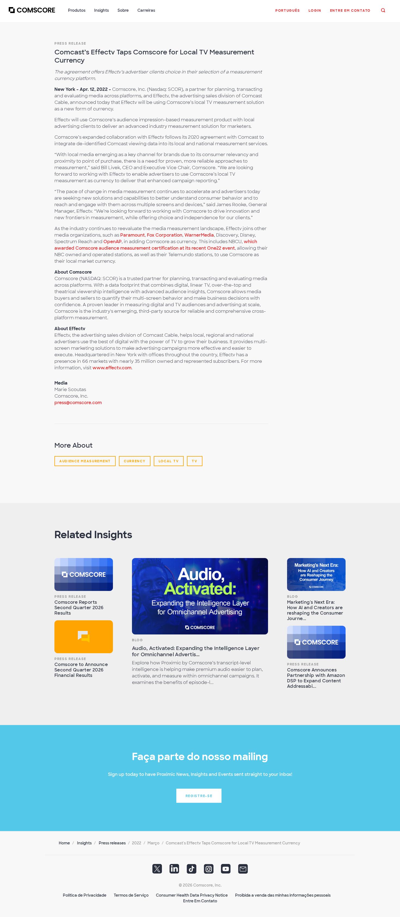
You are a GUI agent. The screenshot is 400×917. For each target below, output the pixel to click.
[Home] (32, 13)
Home (64, 843)
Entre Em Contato (200, 901)
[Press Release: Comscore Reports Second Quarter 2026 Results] (83, 574)
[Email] (243, 870)
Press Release (70, 596)
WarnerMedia (199, 235)
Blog (137, 640)
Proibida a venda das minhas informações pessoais (283, 895)
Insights (84, 843)
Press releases (112, 843)
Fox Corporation (164, 235)
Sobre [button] (123, 10)
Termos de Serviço (131, 895)
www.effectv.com (112, 368)
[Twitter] (157, 870)
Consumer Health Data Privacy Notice (192, 895)
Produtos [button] (76, 10)
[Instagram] (209, 870)
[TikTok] (191, 870)
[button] (287, 13)
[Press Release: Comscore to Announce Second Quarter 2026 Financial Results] (83, 636)
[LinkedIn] (174, 870)
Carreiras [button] (146, 10)
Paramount (132, 235)
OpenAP (112, 241)
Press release (70, 43)
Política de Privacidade (84, 895)
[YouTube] (226, 870)
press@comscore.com (78, 402)
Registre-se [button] (199, 796)
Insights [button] (101, 10)
